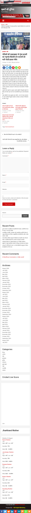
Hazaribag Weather (7, 489)
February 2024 (6, 328)
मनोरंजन (4, 362)
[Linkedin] (10, 67)
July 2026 (4, 270)
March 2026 (5, 278)
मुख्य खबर (4, 364)
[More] (19, 67)
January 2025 (5, 306)
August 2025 (5, 292)
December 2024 (6, 308)
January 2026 (5, 282)
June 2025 (5, 296)
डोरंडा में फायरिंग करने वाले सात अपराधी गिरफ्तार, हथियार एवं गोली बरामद (8, 107)
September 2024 (6, 314)
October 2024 (5, 312)
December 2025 (6, 284)
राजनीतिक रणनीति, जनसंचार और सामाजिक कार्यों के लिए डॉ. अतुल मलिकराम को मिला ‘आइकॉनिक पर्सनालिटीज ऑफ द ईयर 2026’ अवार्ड (15, 234)
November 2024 (6, 310)
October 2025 (5, 288)
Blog (3, 352)
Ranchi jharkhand (9, 126)
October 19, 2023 (6, 62)
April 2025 (5, 300)
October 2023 (5, 336)
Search (4, 212)
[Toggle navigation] (3, 20)
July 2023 (4, 342)
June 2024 (5, 320)
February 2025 (6, 304)
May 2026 (4, 274)
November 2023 (6, 334)
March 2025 (5, 302)
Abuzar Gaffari (15, 62)
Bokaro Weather (6, 476)
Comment (5, 156)
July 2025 (4, 294)
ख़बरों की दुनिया (7, 9)
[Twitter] (7, 67)
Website (4, 189)
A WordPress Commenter (9, 257)
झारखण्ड (4, 51)
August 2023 (5, 340)
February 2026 (6, 280)
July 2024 (4, 318)
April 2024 (5, 324)
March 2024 (5, 326)
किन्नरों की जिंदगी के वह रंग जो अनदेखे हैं (12, 134)
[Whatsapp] (16, 67)
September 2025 (6, 290)
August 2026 (5, 268)
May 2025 (4, 298)
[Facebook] (4, 67)
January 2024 (5, 330)
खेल (3, 356)
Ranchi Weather (6, 440)
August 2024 (5, 316)
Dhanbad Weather (7, 464)
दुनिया (3, 360)
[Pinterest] (13, 67)
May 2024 (4, 322)
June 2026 (5, 272)
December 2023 (6, 332)
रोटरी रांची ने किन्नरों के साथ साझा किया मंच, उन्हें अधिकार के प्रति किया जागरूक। (15, 140)
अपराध (3, 354)
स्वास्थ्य (3, 370)
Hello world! (21, 257)
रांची (7, 51)
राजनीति (4, 368)
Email (4, 182)
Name (4, 175)
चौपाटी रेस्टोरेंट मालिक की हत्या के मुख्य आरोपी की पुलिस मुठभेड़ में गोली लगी (21, 107)
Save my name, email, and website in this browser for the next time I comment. (15, 198)
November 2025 (6, 286)
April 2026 (5, 276)
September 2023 (6, 338)
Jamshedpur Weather (8, 452)
